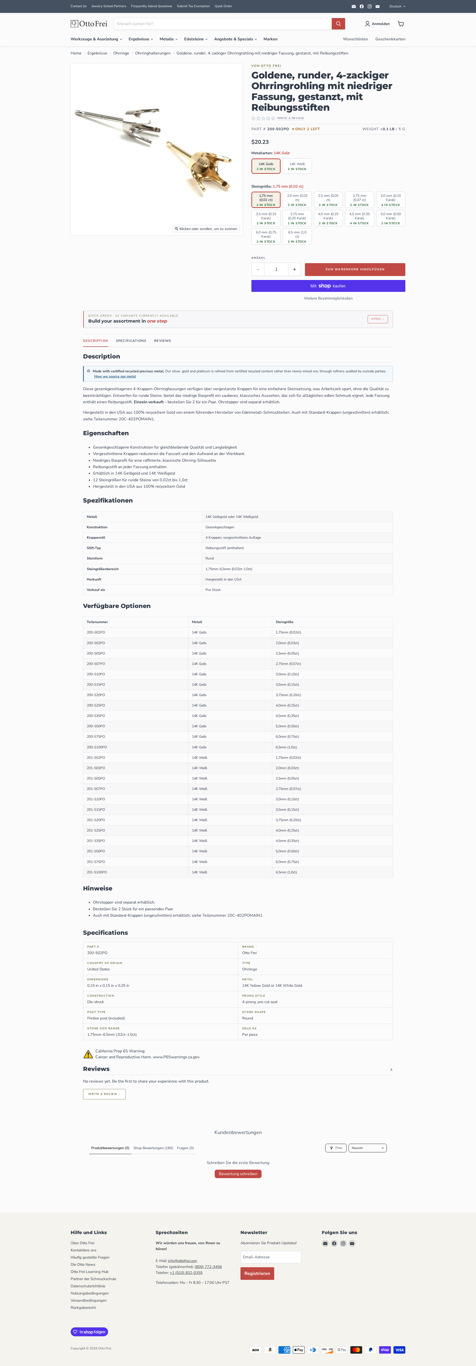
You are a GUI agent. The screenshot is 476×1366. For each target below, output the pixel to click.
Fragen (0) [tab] (185, 1148)
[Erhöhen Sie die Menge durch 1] (294, 269)
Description (95, 341)
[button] (378, 24)
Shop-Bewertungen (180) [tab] (153, 1148)
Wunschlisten (355, 39)
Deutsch (395, 6)
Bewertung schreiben (238, 1174)
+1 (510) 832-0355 (186, 1272)
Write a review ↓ (104, 1094)
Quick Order (223, 6)
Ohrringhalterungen (153, 53)
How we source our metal (115, 376)
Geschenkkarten (390, 39)
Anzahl (258, 258)
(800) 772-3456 (208, 1266)
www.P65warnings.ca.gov (176, 1057)
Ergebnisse (139, 39)
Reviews (162, 341)
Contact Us (79, 6)
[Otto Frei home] (89, 24)
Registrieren (257, 1273)
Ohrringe (121, 53)
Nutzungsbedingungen (90, 1293)
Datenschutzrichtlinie (88, 1286)
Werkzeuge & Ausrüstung (95, 39)
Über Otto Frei (82, 1242)
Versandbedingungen (89, 1300)
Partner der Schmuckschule (93, 1278)
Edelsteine (194, 39)
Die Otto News (83, 1264)
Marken (270, 39)
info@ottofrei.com (182, 1260)
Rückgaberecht (83, 1307)
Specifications (131, 341)
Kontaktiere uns (83, 1250)
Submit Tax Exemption (193, 6)
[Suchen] (338, 23)
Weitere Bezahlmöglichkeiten (328, 298)
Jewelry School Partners (108, 6)
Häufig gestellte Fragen (90, 1257)
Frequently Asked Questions (151, 6)
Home (76, 53)
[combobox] (223, 23)
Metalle (167, 39)
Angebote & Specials (234, 39)
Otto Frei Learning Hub (90, 1271)
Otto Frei (271, 66)
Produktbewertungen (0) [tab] (110, 1148)
